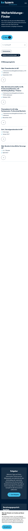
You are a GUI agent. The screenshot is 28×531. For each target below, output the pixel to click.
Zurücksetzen (6, 51)
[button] (14, 495)
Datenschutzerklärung (17, 522)
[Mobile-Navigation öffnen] (26, 3)
